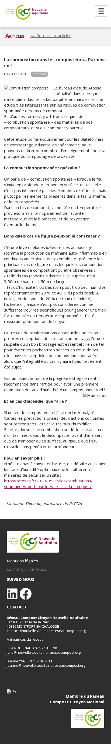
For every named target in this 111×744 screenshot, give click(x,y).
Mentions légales (22, 560)
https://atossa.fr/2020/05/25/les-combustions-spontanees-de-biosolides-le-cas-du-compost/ (48, 483)
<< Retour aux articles (50, 35)
